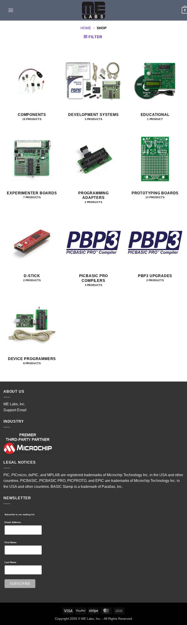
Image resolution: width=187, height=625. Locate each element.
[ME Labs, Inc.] (93, 10)
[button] (10, 10)
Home (86, 28)
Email (21, 410)
